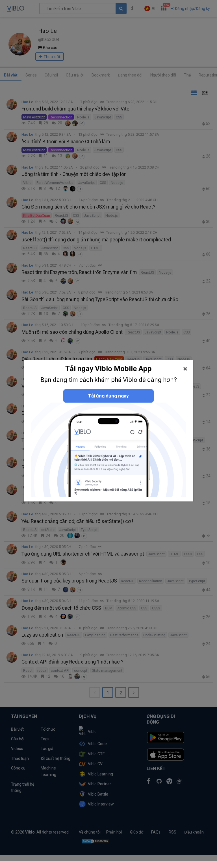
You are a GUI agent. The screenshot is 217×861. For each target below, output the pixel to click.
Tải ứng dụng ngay (108, 396)
